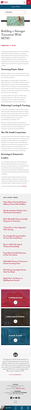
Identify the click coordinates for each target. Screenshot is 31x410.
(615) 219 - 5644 (20, 388)
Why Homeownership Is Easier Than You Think (14, 271)
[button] (24, 4)
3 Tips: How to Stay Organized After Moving (14, 228)
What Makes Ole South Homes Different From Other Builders (14, 203)
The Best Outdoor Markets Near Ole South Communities (15, 211)
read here (24, 186)
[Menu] (28, 2)
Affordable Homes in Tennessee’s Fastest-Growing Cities (15, 262)
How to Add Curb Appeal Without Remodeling (12, 245)
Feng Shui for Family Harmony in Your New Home (14, 254)
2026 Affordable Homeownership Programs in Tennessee (15, 220)
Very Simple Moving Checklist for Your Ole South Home (14, 237)
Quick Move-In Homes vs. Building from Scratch (13, 279)
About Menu (9, 12)
